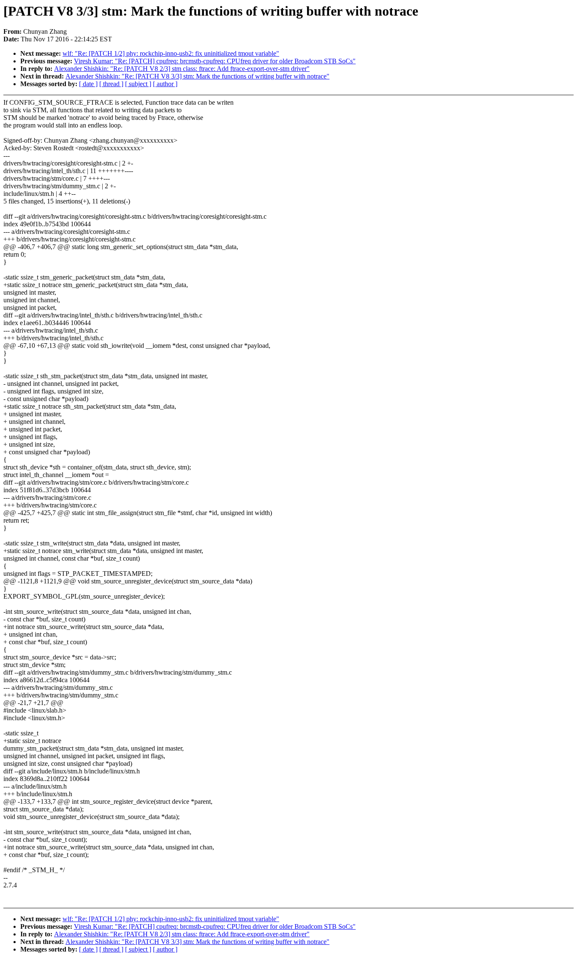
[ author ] (165, 83)
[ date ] (88, 83)
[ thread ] (111, 83)
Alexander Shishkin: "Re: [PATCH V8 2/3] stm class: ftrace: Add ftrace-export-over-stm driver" (182, 68)
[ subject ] (138, 83)
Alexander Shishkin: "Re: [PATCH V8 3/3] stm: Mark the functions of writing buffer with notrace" (197, 76)
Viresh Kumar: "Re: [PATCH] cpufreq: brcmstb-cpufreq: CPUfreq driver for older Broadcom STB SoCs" (215, 61)
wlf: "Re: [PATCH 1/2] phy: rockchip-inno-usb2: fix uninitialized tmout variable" (171, 53)
